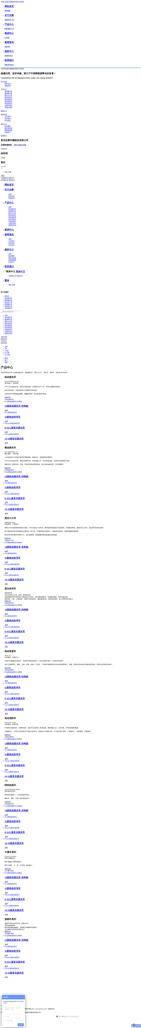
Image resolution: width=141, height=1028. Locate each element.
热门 (6, 360)
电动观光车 (8, 91)
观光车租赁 (8, 128)
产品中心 (4, 89)
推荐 (6, 358)
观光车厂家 (8, 302)
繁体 (3, 175)
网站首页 (9, 184)
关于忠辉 (4, 81)
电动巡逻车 (8, 99)
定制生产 (8, 132)
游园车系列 (8, 107)
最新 (6, 362)
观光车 (7, 296)
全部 (10, 194)
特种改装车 (8, 103)
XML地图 (4, 989)
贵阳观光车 (8, 304)
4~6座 (7, 350)
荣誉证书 (8, 84)
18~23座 (7, 354)
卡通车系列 (8, 105)
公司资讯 (8, 116)
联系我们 (4, 135)
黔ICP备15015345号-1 (49, 1012)
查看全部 (8, 397)
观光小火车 (8, 95)
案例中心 (4, 111)
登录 (6, 172)
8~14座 (7, 352)
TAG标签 (4, 985)
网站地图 (4, 993)
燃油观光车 (8, 93)
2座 (6, 348)
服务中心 (4, 124)
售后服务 (8, 126)
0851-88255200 (20, 145)
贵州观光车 (8, 308)
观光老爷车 (8, 97)
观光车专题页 (5, 981)
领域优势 (8, 86)
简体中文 (11, 180)
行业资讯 (8, 120)
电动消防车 (8, 101)
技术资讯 (8, 118)
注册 (9, 172)
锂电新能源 (8, 130)
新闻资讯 (4, 114)
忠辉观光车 (8, 306)
